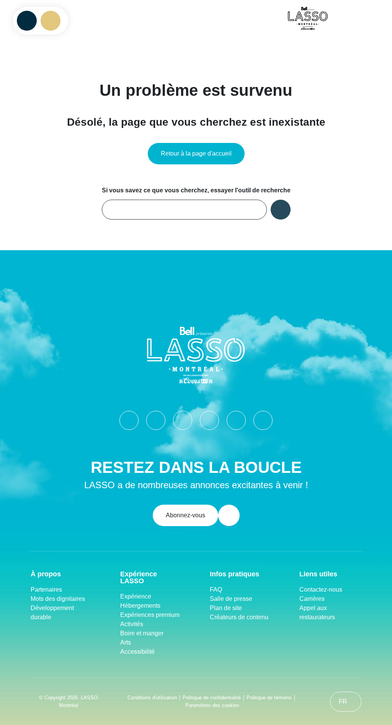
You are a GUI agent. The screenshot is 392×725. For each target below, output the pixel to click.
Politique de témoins (269, 697)
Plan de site (226, 608)
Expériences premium (150, 615)
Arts (125, 642)
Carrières (312, 598)
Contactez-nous (320, 589)
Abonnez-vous (185, 515)
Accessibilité (137, 651)
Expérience (135, 596)
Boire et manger (141, 633)
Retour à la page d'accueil (196, 153)
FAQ (216, 589)
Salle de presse (231, 598)
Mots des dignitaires (58, 598)
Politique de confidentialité (212, 697)
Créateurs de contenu (240, 617)
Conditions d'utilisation (152, 697)
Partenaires (46, 589)
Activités (131, 624)
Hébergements (140, 605)
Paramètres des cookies (212, 705)
